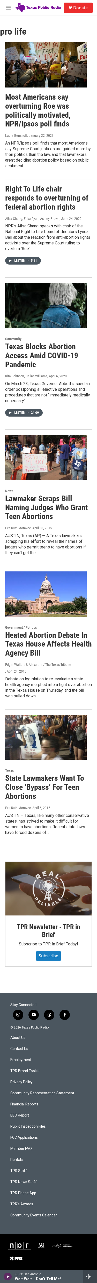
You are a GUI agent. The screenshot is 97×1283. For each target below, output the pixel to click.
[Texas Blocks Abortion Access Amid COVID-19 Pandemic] (46, 305)
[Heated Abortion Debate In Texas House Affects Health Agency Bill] (46, 594)
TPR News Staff (23, 1182)
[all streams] (90, 1276)
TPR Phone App (23, 1193)
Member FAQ (21, 1149)
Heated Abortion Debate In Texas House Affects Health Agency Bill (48, 644)
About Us (17, 1038)
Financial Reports (24, 1104)
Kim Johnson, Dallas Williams (26, 376)
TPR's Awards (21, 1204)
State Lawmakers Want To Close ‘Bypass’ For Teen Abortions (44, 787)
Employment (20, 1060)
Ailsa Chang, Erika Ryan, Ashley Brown (32, 219)
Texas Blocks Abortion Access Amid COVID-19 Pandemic (41, 355)
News (9, 491)
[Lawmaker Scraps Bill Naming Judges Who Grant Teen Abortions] (46, 457)
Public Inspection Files (28, 1126)
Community (13, 339)
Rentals (16, 1160)
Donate (80, 7)
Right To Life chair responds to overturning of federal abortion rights (46, 197)
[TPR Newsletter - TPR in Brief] (48, 889)
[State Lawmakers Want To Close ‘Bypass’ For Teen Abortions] (46, 737)
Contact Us (19, 1049)
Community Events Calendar (33, 1215)
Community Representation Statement (42, 1093)
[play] (8, 1276)
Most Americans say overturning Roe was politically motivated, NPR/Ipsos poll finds (38, 110)
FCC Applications (24, 1137)
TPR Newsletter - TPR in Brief (48, 930)
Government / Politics (21, 627)
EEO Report (19, 1115)
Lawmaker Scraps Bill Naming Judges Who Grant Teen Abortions (46, 507)
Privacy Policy (21, 1082)
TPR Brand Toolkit (25, 1071)
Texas (9, 770)
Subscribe (48, 956)
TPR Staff (18, 1171)
